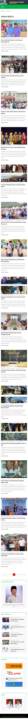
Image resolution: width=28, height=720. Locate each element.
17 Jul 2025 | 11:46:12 (19, 404)
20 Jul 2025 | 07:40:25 (19, 183)
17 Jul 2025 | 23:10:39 (19, 331)
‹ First (4, 574)
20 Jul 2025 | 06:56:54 (19, 220)
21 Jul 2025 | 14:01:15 (19, 145)
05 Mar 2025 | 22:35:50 (15, 617)
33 (16, 574)
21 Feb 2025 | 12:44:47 (15, 625)
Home (3, 11)
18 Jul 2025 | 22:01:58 (19, 258)
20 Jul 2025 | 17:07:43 (19, 38)
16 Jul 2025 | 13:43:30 (19, 479)
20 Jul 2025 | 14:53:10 (19, 110)
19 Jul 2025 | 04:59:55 (19, 295)
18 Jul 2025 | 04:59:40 (19, 368)
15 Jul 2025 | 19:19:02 (19, 516)
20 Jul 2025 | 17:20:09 (19, 74)
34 (19, 574)
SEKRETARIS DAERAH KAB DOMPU (7, 38)
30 (9, 574)
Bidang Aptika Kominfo (10, 716)
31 (11, 574)
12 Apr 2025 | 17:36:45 (15, 632)
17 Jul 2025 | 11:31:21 (19, 441)
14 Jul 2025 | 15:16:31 (19, 552)
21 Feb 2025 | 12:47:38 (15, 647)
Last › (24, 574)
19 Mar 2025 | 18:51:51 (15, 640)
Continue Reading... (5, 51)
